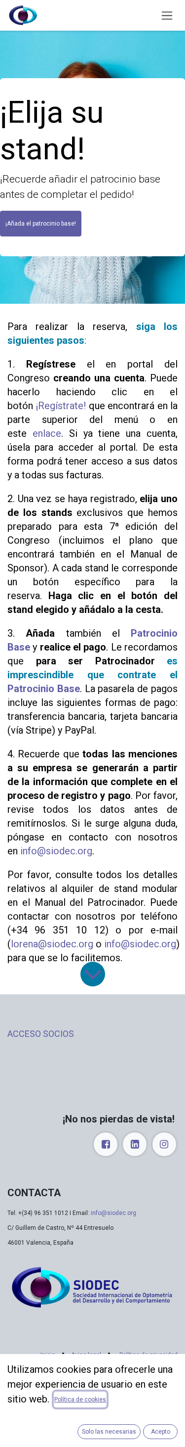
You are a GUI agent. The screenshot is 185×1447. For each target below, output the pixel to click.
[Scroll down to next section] (92, 974)
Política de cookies (80, 1399)
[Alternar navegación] (167, 15)
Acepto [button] (160, 1431)
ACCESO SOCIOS (40, 1033)
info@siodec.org (56, 851)
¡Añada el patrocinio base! (40, 223)
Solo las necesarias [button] (109, 1431)
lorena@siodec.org (52, 944)
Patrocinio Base (43, 689)
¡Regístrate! (61, 406)
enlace (47, 433)
